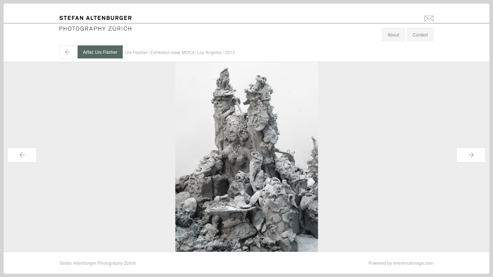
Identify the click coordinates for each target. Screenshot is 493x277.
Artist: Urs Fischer (100, 52)
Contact (420, 34)
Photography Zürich (79, 27)
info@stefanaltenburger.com (428, 18)
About (393, 34)
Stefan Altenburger (100, 19)
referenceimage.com (413, 263)
